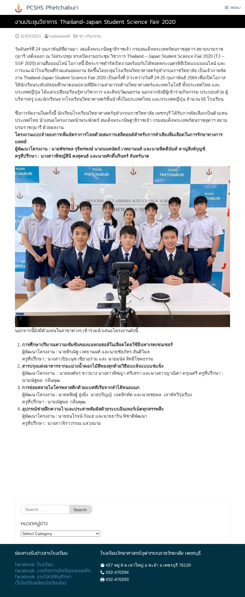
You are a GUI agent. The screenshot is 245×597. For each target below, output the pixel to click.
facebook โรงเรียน (34, 564)
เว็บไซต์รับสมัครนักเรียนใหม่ (40, 582)
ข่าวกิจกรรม (90, 36)
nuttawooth (60, 36)
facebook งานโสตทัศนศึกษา (43, 576)
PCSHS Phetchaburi (52, 7)
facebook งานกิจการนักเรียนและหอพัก (53, 570)
